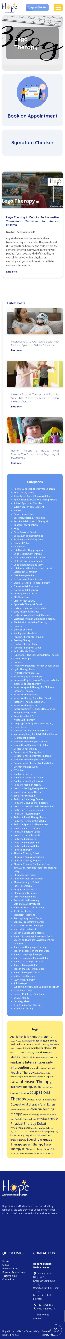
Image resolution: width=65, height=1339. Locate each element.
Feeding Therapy (23, 640)
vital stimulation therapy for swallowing (38, 1153)
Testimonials (9, 1276)
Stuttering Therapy (24, 980)
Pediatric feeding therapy (27, 785)
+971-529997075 (46, 1308)
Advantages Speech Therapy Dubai (32, 496)
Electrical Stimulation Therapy (30, 622)
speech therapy (33, 1144)
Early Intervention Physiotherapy (32, 615)
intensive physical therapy (28, 676)
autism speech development (29, 507)
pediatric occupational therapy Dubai (33, 806)
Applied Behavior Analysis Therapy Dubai (35, 499)
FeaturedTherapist (46, 1067)
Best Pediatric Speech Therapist (31, 521)
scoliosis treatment (24, 915)
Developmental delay (25, 593)
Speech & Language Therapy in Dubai (33, 936)
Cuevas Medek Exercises (26, 586)
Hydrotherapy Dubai (24, 669)
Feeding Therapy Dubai (26, 644)
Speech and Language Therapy (30, 947)
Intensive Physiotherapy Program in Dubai (36, 680)
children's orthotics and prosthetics (33, 568)
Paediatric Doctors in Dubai (28, 777)
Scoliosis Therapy (23, 911)
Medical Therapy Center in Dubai (31, 730)
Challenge (19, 546)
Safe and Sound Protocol (27, 904)
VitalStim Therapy (23, 1008)
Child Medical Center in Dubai (29, 557)
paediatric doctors (23, 774)
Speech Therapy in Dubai (27, 972)
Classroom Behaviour (25, 572)
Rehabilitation (10, 1268)
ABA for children (20, 1037)
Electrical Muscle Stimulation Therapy (34, 619)
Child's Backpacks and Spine (29, 564)
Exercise (18, 626)
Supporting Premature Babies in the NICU (36, 987)
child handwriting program (28, 550)
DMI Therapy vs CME (24, 601)
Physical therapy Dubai (28, 1123)
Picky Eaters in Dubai (25, 889)
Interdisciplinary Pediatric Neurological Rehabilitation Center (35, 710)
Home (5, 1261)
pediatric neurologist (25, 795)
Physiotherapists (19, 1128)
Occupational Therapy (31, 1095)
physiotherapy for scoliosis (19, 1132)
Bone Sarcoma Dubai (25, 532)
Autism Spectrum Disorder (28, 503)
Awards (17, 510)
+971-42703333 (45, 1305)
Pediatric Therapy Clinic (26, 842)
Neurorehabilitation (24, 738)
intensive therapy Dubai (26, 694)
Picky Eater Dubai (23, 886)
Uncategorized (22, 1001)
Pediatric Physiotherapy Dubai (30, 817)
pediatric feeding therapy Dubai (30, 788)
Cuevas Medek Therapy (26, 590)
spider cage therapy (24, 976)
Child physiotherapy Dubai (28, 561)
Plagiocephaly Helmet (26, 893)
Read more (11, 271)
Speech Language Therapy (28, 954)
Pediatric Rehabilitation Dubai (30, 821)
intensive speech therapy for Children (34, 687)
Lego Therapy (21, 727)
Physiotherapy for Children (28, 878)
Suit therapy (20, 983)
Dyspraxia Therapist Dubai (28, 604)
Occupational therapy (25, 749)
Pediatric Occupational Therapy (31, 803)
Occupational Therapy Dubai (29, 752)
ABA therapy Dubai (24, 492)
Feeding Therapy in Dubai (27, 647)
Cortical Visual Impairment (28, 579)
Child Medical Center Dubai (28, 554)
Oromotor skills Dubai (26, 767)
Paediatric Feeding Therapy (28, 781)
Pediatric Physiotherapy (27, 813)
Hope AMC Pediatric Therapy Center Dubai (36, 665)
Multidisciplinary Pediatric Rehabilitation (36, 734)
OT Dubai (19, 770)
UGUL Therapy (21, 998)
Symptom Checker (37, 7)
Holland (18, 662)
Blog (16, 528)
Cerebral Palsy (21, 543)
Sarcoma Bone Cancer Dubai (29, 907)
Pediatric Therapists (25, 839)
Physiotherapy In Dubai (26, 882)
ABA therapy (40, 1036)
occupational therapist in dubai (30, 741)
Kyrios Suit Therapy (24, 720)
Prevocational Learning (26, 900)
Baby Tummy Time (24, 514)
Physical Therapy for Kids (27, 860)
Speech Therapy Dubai (25, 965)
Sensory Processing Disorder (29, 922)
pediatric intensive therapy (28, 792)
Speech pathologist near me (29, 961)
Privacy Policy (48, 1335)
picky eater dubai (37, 1131)
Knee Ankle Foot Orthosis (27, 716)
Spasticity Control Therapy (28, 925)
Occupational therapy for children (32, 1104)
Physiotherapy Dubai (25, 875)
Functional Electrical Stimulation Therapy (36, 655)
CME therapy (14, 1053)
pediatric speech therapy (27, 828)
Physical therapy (23, 849)
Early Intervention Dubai (27, 611)
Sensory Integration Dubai (28, 918)
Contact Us (8, 1279)
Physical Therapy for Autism (29, 857)
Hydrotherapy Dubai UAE (27, 673)
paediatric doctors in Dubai (19, 1110)
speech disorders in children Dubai (32, 951)
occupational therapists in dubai (31, 745)
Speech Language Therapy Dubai (31, 958)
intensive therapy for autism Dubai (32, 698)
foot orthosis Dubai (24, 651)
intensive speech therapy (27, 684)
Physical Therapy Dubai (26, 853)
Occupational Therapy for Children (32, 756)
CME (54, 1048)
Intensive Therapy (23, 691)
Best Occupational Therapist (29, 518)
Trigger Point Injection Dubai (29, 994)
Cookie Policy (48, 1331)
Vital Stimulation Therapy (28, 1005)
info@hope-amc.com (41, 1316)
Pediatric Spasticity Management (32, 824)
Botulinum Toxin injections (28, 536)
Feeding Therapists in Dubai (29, 637)
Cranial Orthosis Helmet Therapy (32, 583)
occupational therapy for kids (29, 759)
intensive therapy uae (25, 705)
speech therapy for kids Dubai (29, 969)
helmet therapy (22, 658)
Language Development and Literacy (33, 723)
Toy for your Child (23, 990)
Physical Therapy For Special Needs (32, 864)
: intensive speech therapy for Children (34, 489)
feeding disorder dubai (25, 633)
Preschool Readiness (25, 896)
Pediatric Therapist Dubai (27, 831)
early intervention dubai (31, 1065)
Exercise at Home (23, 629)
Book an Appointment (14, 1272)
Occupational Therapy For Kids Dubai (33, 763)
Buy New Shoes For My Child (28, 539)
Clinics (5, 1265)
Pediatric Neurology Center (28, 799)
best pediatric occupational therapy (29, 1044)
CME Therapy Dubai (24, 575)
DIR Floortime (21, 597)
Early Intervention (30, 1062)
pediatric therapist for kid (27, 835)
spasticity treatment (25, 929)
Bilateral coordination (26, 525)
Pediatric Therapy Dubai (26, 846)
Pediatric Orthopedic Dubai (28, 810)
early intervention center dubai (30, 608)
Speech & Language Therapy (29, 933)
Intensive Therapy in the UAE (29, 702)
